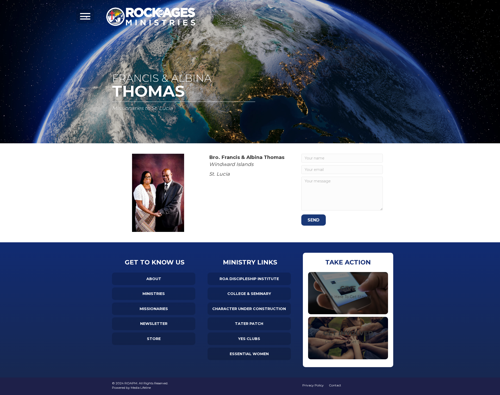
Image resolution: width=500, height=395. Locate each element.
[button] (85, 16)
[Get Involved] (348, 338)
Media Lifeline (141, 388)
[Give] (348, 293)
